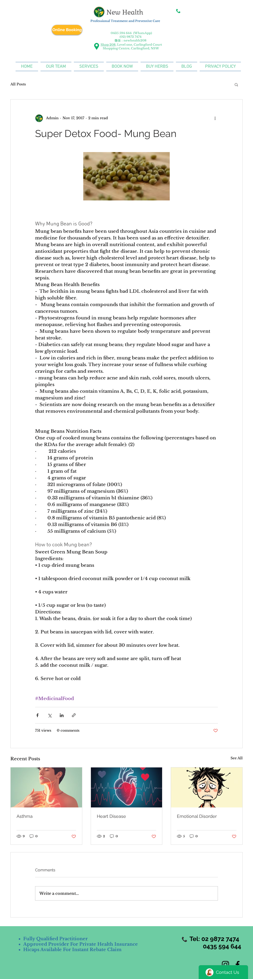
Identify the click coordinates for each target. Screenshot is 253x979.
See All (237, 758)
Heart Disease (111, 816)
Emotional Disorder (197, 816)
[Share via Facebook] (37, 715)
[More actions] (215, 118)
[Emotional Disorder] (206, 787)
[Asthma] (46, 787)
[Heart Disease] (126, 787)
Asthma (25, 816)
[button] (236, 84)
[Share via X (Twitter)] (49, 715)
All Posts (18, 84)
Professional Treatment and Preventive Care (125, 21)
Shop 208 (108, 44)
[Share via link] (73, 715)
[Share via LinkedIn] (61, 715)
